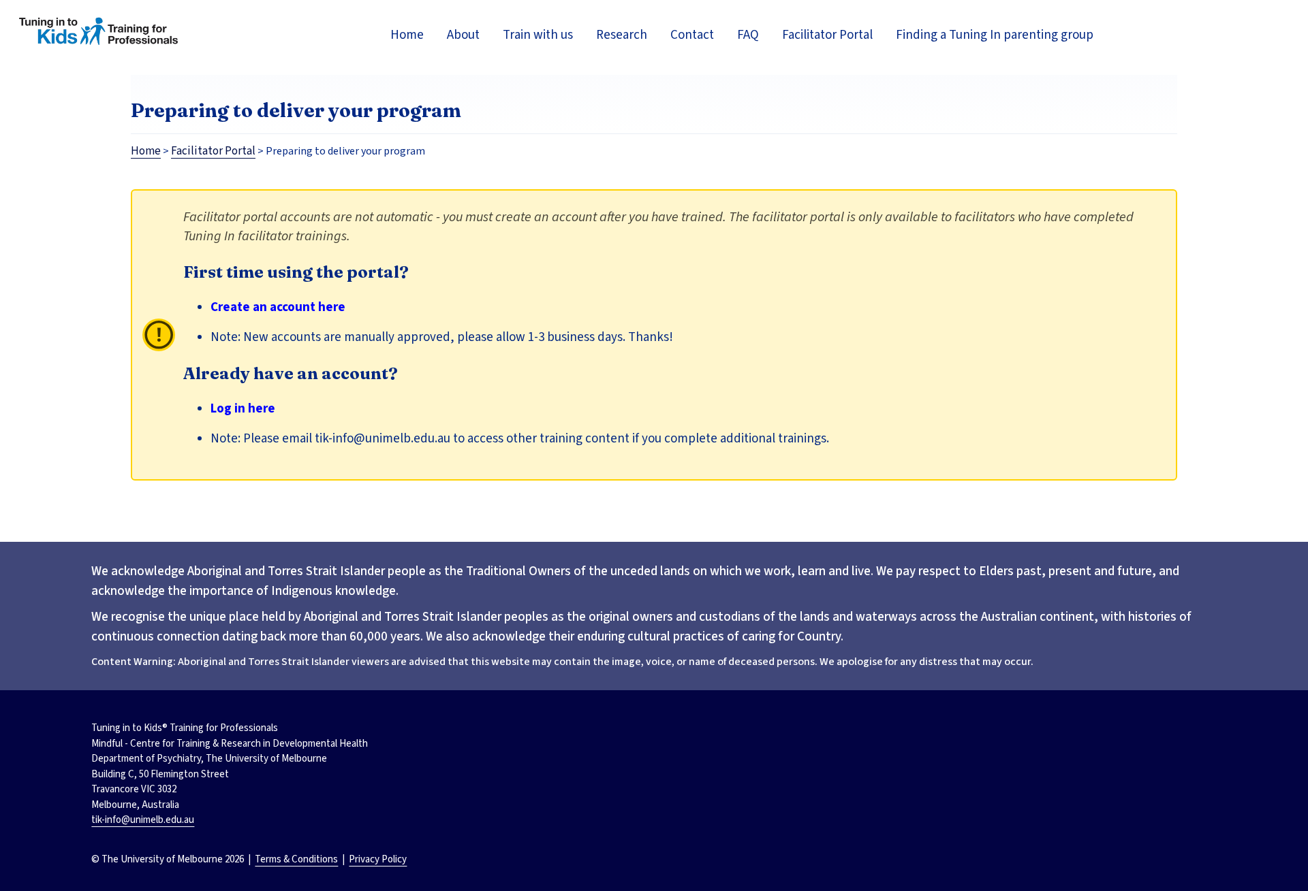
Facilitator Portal (827, 35)
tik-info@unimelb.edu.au (142, 820)
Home (407, 35)
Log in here (243, 409)
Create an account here (278, 307)
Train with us (538, 35)
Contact (692, 35)
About (463, 35)
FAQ (748, 35)
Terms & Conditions (296, 859)
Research (621, 35)
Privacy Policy (378, 859)
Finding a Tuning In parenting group (994, 35)
